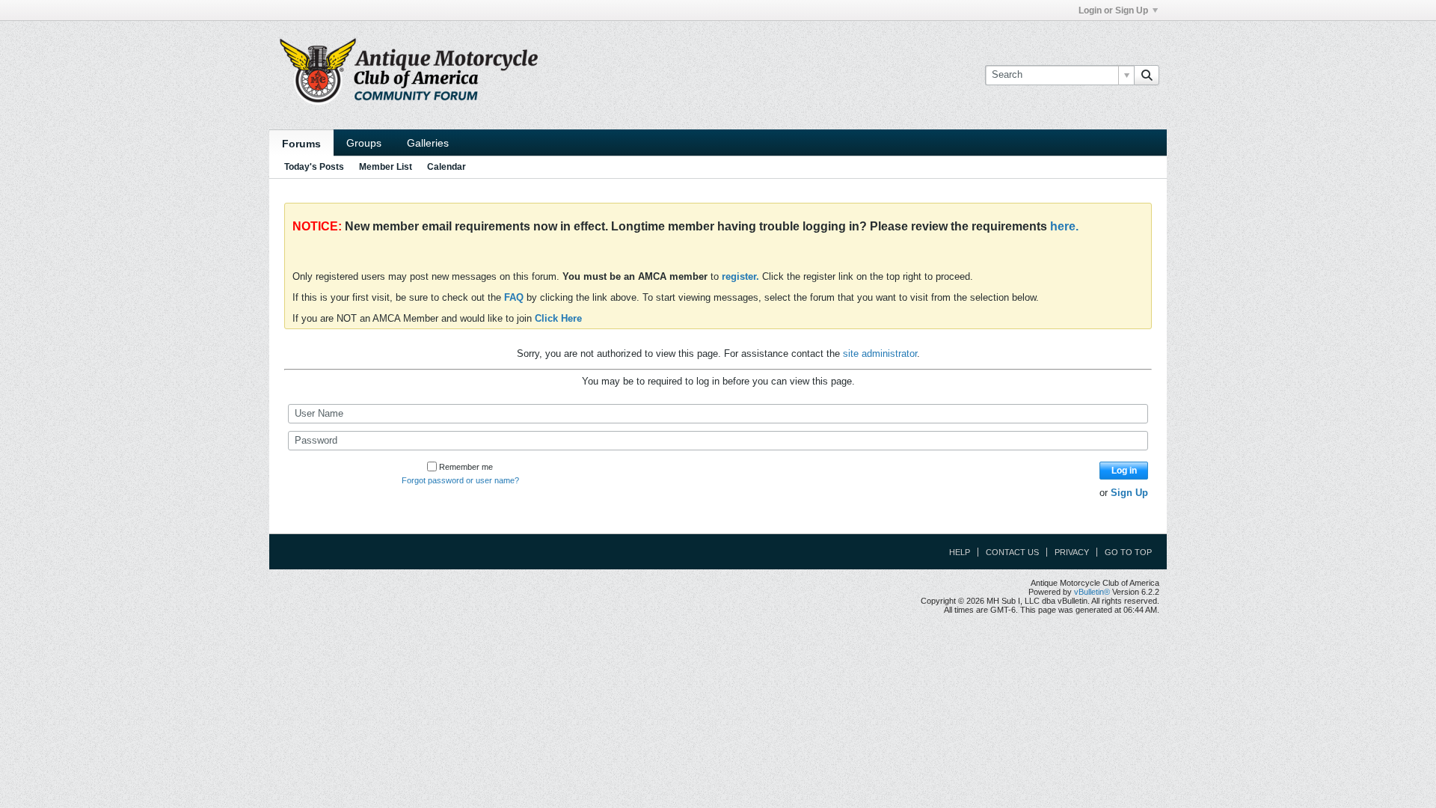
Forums (301, 144)
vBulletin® (1092, 591)
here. (1064, 226)
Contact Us (1012, 552)
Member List (385, 167)
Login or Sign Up (1113, 10)
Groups (363, 143)
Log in (1124, 470)
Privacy (1072, 552)
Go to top (1128, 552)
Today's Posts (314, 167)
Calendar (446, 167)
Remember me (466, 466)
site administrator (880, 353)
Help (959, 552)
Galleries (428, 143)
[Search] (1146, 75)
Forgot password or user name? (460, 480)
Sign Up (1129, 492)
